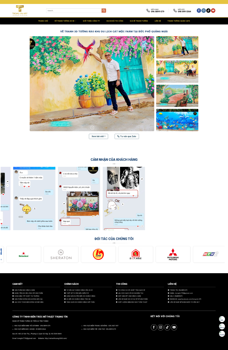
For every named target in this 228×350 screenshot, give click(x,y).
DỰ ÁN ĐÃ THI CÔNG (114, 21)
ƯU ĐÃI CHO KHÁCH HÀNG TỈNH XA (78, 299)
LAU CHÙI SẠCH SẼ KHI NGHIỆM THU (130, 293)
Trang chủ (43, 21)
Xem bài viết (98, 136)
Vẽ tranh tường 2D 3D (64, 21)
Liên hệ (158, 21)
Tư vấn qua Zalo (128, 136)
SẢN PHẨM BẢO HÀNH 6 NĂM (25, 290)
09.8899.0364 (41, 329)
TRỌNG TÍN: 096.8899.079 (178, 290)
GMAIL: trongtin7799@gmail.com (181, 293)
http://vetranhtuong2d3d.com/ (56, 338)
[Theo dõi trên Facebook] (199, 10)
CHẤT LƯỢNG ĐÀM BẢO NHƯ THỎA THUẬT (132, 302)
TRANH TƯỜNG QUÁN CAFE (178, 21)
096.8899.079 (111, 329)
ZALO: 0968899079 (176, 296)
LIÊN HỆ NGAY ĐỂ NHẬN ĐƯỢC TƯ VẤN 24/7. (185, 302)
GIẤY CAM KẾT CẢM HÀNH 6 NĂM (129, 296)
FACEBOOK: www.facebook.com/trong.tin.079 (185, 299)
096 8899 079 (45, 326)
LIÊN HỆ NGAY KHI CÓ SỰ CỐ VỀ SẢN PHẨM (133, 299)
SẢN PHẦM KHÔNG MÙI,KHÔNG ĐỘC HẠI (28, 299)
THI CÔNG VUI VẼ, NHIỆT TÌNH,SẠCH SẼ (131, 290)
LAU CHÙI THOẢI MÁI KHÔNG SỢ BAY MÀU (29, 302)
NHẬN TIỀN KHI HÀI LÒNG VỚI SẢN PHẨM (29, 293)
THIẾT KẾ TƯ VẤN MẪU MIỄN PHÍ (77, 293)
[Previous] (8, 199)
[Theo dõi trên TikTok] (208, 10)
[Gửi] (104, 10)
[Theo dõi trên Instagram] (203, 10)
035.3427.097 (113, 326)
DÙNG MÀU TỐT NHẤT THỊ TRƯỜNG (27, 296)
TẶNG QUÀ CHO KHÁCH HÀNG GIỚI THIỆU (80, 302)
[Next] (217, 199)
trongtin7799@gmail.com (26, 338)
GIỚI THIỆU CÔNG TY (91, 21)
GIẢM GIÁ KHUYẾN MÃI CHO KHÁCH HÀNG (80, 296)
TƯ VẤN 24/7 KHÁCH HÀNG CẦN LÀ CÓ (79, 290)
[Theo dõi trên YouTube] (213, 10)
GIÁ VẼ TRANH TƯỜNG (139, 21)
